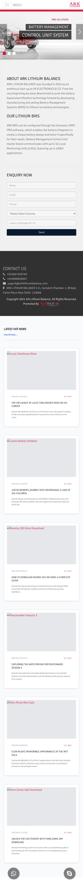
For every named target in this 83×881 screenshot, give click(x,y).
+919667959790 (16, 274)
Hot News (67, 396)
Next (79, 35)
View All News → (11, 335)
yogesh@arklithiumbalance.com (27, 283)
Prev (3, 35)
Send (41, 232)
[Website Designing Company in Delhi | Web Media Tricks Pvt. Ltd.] (50, 303)
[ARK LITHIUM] (73, 5)
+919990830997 (16, 279)
